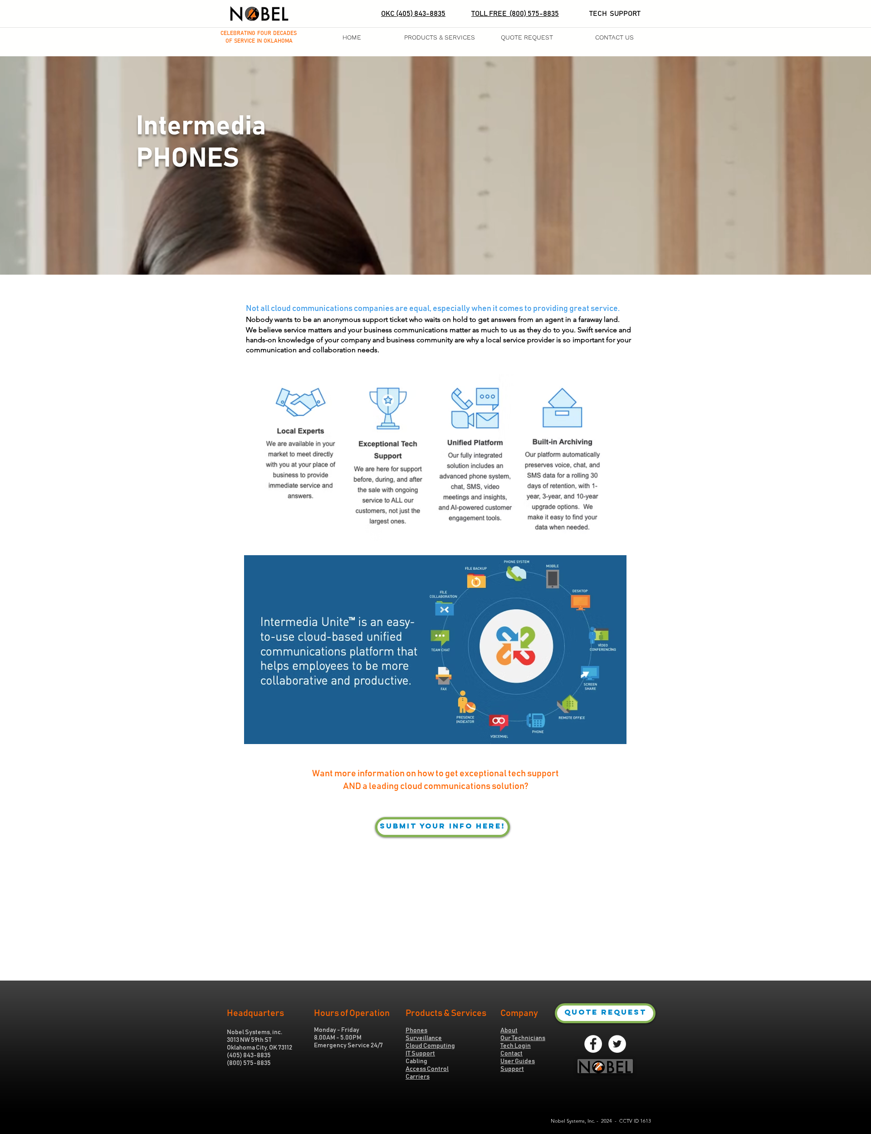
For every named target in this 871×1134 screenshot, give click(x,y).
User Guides (517, 1061)
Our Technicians (522, 1038)
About (509, 1030)
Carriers (418, 1077)
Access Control (427, 1069)
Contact (511, 1053)
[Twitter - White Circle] (617, 1044)
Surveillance (424, 1038)
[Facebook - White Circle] (593, 1044)
